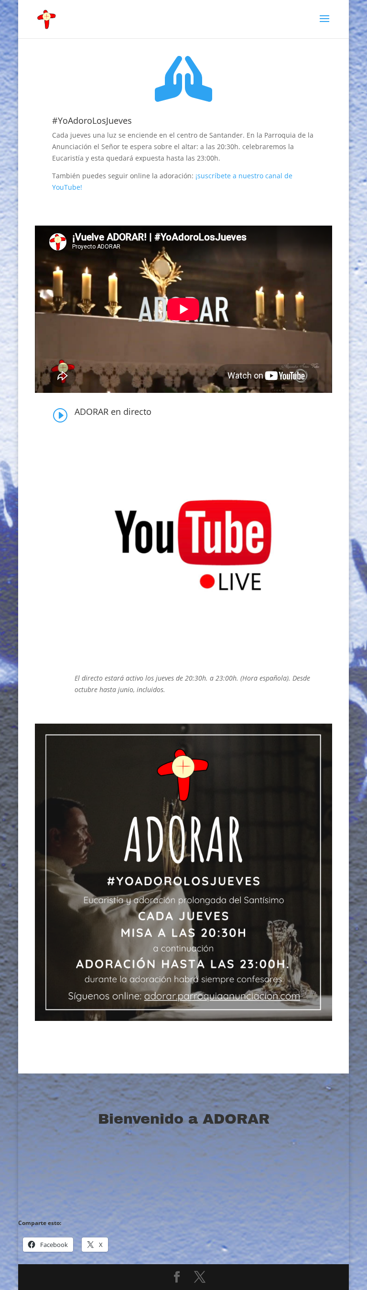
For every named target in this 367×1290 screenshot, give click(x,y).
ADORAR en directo (113, 411)
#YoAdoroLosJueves (92, 120)
